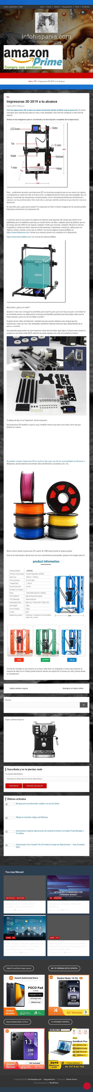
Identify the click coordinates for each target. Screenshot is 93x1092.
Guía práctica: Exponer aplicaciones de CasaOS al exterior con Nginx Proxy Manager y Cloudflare (24, 946)
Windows (57, 898)
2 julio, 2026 (9, 910)
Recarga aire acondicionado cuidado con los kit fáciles (20, 905)
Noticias (20, 898)
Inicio (42, 7)
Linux (8, 938)
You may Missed (14, 872)
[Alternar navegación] (46, 75)
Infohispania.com (46, 36)
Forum (49, 7)
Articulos (10, 898)
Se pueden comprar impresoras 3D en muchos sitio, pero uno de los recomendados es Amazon (45, 461)
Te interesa (85, 7)
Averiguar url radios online (73, 688)
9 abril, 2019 (11, 106)
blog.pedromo (67, 7)
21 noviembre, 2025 (56, 953)
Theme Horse (71, 1079)
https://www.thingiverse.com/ (18, 232)
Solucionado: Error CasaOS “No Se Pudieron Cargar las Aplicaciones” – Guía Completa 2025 (68, 946)
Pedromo (20, 106)
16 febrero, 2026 (55, 910)
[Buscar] (84, 705)
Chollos (56, 7)
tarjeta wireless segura (19, 688)
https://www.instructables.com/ (19, 237)
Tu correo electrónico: (14, 774)
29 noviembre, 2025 (13, 953)
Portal (77, 7)
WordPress (54, 1083)
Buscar (8, 700)
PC (8, 97)
